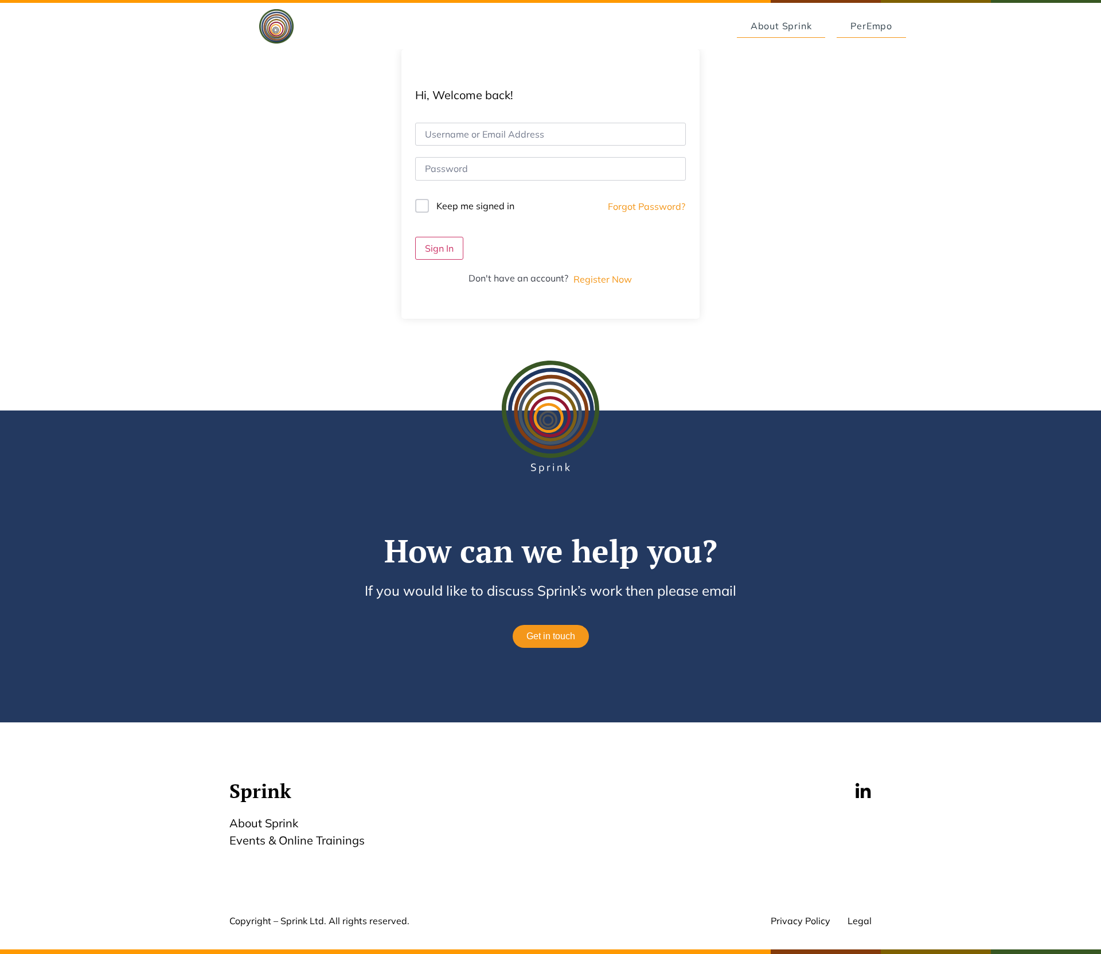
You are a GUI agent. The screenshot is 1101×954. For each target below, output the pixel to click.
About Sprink (263, 823)
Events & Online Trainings (297, 840)
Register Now (602, 279)
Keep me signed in (475, 206)
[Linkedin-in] (863, 791)
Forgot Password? (646, 206)
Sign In (439, 248)
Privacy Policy (800, 920)
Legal (860, 920)
